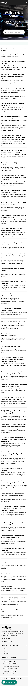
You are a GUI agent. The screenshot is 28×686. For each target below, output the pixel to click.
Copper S (5, 651)
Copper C (5, 648)
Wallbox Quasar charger (8, 671)
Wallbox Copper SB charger (9, 669)
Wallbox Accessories (8, 674)
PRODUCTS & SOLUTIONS (8, 657)
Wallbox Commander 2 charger (10, 666)
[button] (14, 645)
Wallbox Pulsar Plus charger (9, 664)
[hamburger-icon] (26, 2)
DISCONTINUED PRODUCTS (9, 645)
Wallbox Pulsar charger (8, 661)
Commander (6, 653)
